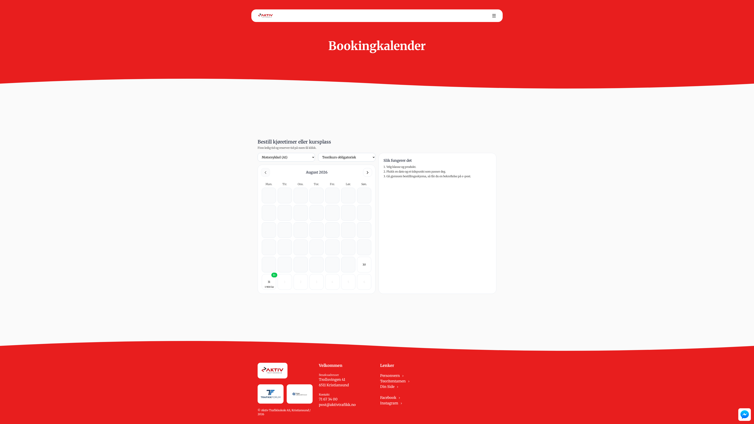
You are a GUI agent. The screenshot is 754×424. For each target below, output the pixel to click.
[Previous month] (265, 172)
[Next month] (367, 172)
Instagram (389, 403)
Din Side (387, 386)
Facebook (388, 397)
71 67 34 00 (328, 399)
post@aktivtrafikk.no (337, 404)
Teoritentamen (393, 381)
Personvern (390, 375)
